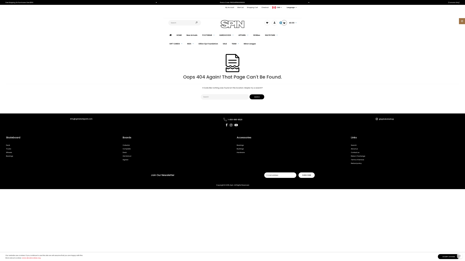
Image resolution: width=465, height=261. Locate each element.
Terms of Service (357, 160)
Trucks (8, 149)
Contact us (355, 152)
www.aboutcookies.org (31, 258)
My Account (229, 7)
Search (354, 145)
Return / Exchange (358, 156)
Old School (127, 156)
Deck (8, 145)
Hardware (241, 152)
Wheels (9, 152)
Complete (127, 149)
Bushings (240, 149)
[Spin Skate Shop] (232, 27)
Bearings (9, 156)
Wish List (240, 7)
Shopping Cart (252, 7)
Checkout (265, 7)
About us (354, 149)
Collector (126, 145)
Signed (125, 160)
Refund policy (356, 163)
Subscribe (306, 175)
